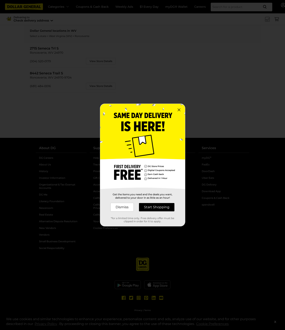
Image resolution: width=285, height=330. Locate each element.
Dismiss (122, 207)
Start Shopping (156, 207)
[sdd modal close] (179, 110)
